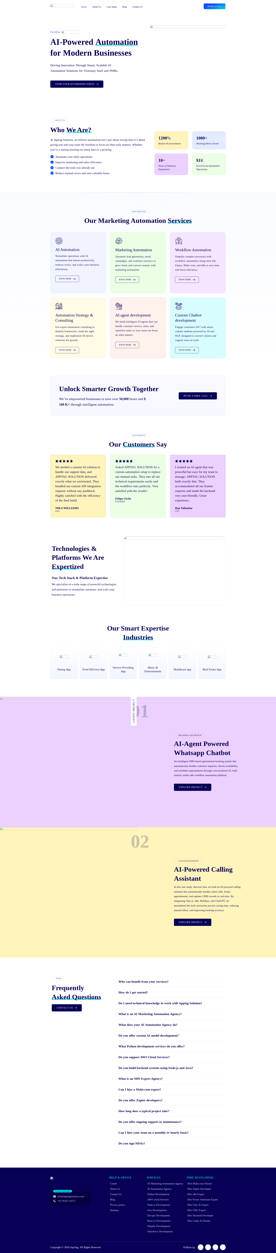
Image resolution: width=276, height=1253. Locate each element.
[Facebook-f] (201, 1247)
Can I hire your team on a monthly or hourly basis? (153, 1132)
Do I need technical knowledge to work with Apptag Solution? (160, 1003)
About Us (96, 7)
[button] (171, 981)
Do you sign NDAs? (131, 1143)
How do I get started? (133, 992)
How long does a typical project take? (143, 1111)
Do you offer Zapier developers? (140, 1100)
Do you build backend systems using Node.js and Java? (155, 1068)
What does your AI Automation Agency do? (148, 1025)
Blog (124, 7)
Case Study (112, 7)
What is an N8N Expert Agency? (140, 1078)
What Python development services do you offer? (151, 1046)
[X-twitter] (223, 1247)
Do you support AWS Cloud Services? (144, 1057)
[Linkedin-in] (215, 1247)
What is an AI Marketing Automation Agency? (150, 1014)
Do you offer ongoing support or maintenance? (150, 1122)
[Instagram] (208, 1247)
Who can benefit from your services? (143, 981)
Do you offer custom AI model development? (148, 1035)
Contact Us (137, 7)
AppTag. (74, 1247)
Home (84, 7)
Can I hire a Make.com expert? (139, 1089)
